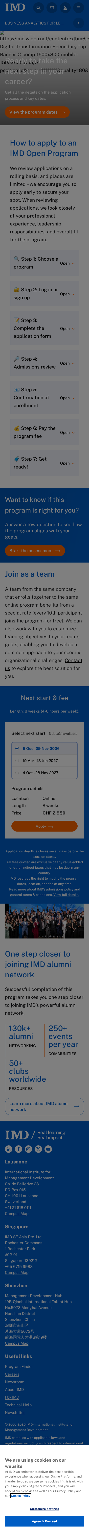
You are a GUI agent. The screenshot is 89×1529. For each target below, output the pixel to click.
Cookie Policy (20, 1496)
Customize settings (44, 1509)
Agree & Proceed (44, 1521)
